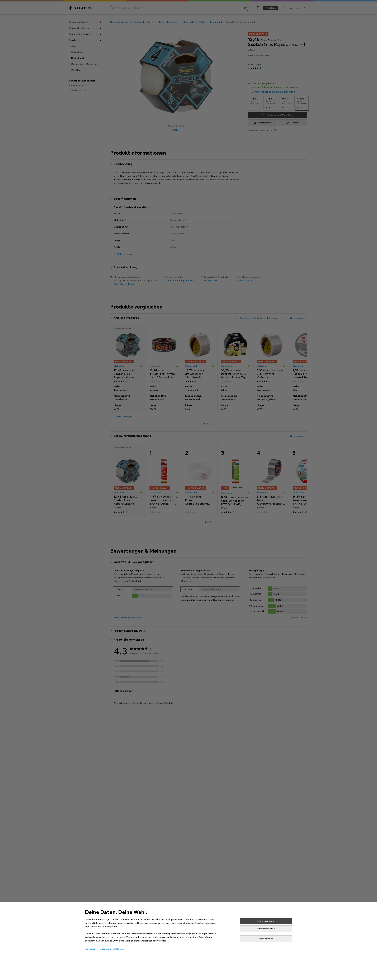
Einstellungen (266, 938)
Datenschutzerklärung (112, 949)
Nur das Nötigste (266, 928)
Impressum (90, 949)
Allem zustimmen (266, 921)
